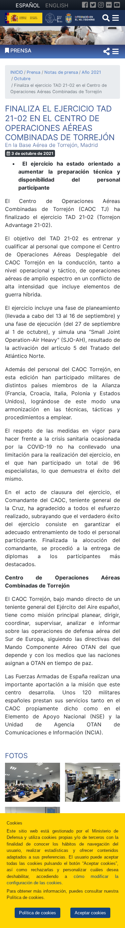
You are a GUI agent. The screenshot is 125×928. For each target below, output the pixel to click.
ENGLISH (56, 5)
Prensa (33, 72)
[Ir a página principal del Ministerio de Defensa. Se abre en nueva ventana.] (24, 17)
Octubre (22, 78)
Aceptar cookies (90, 912)
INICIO (16, 72)
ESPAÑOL (28, 5)
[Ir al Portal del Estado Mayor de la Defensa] (70, 17)
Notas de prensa (61, 72)
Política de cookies (37, 912)
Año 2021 (91, 72)
